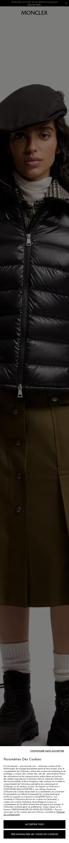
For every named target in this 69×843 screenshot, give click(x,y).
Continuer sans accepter (47, 751)
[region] (34, 794)
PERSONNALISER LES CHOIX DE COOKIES (34, 834)
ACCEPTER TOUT (34, 824)
